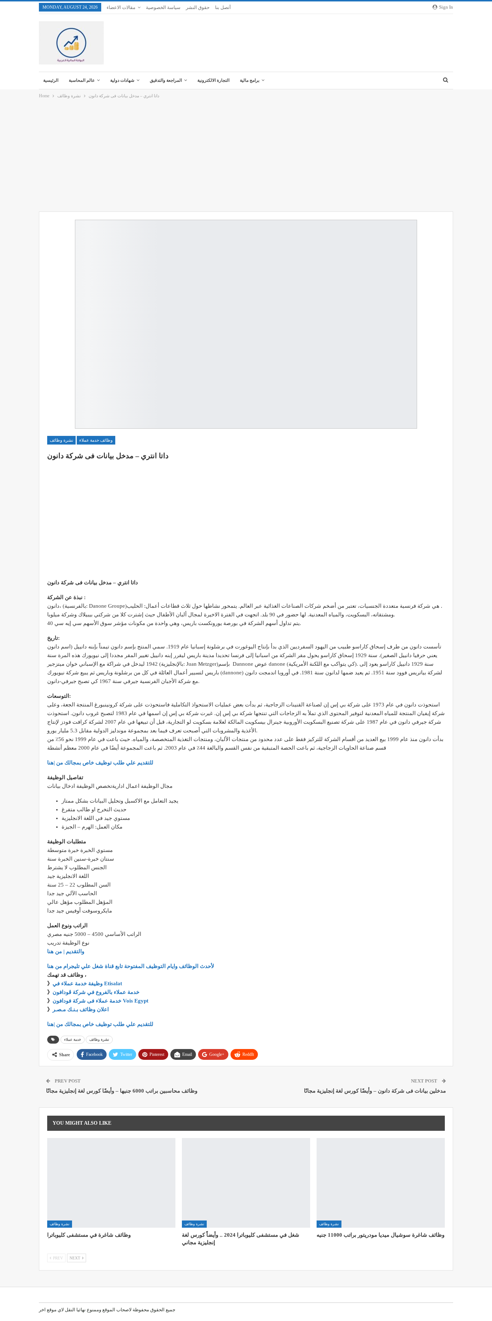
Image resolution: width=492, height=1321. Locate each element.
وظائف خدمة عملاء (96, 440)
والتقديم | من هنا (65, 951)
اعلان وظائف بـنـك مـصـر (81, 1009)
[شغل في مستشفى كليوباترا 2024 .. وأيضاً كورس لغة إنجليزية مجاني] (246, 1183)
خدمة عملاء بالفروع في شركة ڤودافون (96, 992)
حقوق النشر (198, 7)
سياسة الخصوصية (163, 7)
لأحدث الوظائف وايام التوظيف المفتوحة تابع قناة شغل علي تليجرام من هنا (130, 966)
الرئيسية (50, 80)
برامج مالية (249, 80)
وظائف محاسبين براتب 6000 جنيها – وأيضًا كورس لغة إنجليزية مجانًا (121, 1091)
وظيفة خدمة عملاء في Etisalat (88, 983)
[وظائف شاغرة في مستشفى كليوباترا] (111, 1183)
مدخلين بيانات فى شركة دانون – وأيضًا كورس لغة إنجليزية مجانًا (375, 1091)
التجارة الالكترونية (213, 80)
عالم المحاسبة (82, 80)
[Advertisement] (246, 155)
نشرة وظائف (61, 440)
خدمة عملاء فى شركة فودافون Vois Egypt (100, 1001)
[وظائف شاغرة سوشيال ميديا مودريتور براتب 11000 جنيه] (381, 1183)
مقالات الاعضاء (121, 7)
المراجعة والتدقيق (166, 80)
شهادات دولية (122, 80)
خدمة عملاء (72, 1039)
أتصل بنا (223, 7)
